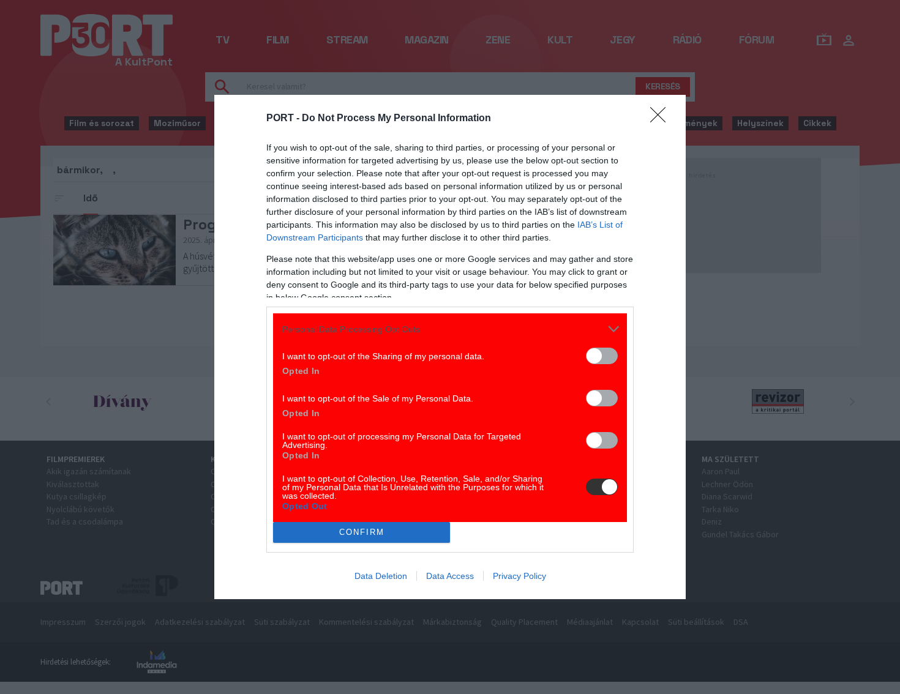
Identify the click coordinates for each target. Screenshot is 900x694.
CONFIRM (361, 532)
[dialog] (450, 347)
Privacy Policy (519, 576)
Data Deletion (380, 576)
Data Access (450, 576)
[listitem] (450, 329)
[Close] (661, 118)
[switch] (602, 356)
